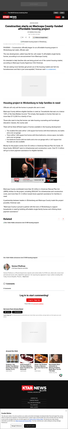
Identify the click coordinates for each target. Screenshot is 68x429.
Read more (26, 276)
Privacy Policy (39, 419)
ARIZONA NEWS (34, 23)
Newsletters (18, 312)
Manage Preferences (17, 425)
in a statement (51, 69)
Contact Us (34, 398)
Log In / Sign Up (34, 300)
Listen (62, 12)
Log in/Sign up (7, 315)
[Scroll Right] (63, 218)
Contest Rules (34, 400)
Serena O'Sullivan (18, 266)
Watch (56, 12)
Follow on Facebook (34, 402)
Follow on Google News (41, 37)
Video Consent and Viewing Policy (23, 421)
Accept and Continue (30, 425)
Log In (57, 17)
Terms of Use (32, 419)
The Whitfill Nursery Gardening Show (18, 12)
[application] (34, 170)
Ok (66, 410)
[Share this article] (26, 37)
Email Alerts (34, 407)
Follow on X (34, 405)
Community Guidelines (38, 303)
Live (5, 12)
